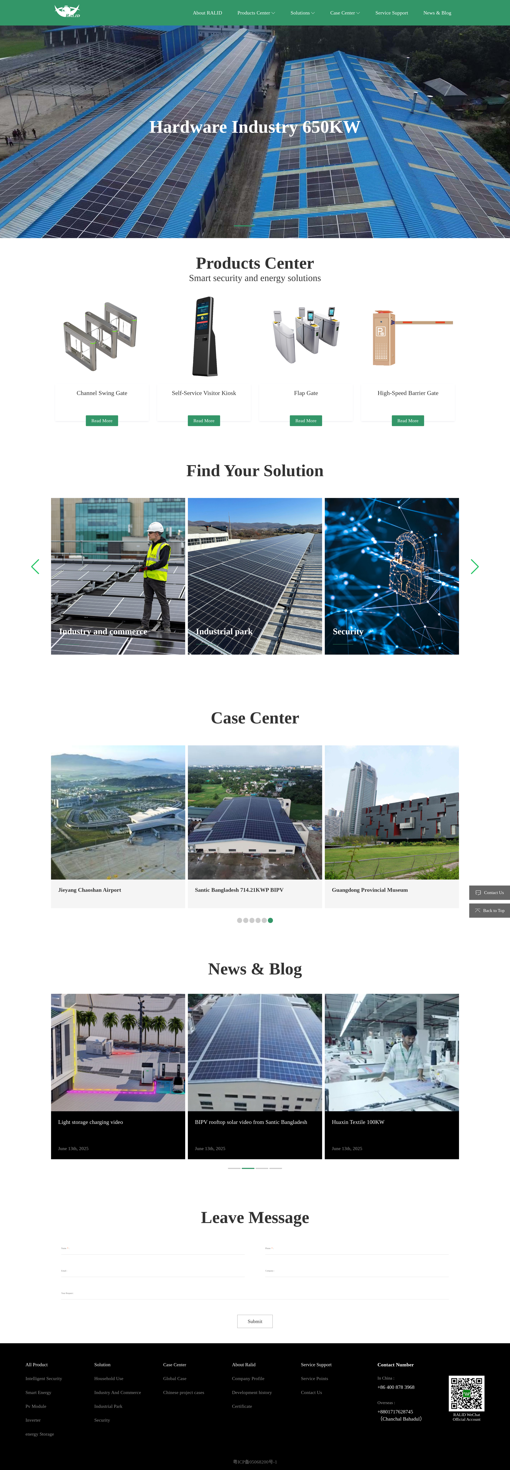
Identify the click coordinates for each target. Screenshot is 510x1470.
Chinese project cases (183, 1392)
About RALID (207, 13)
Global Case (174, 1378)
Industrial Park (108, 1406)
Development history (252, 1392)
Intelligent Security (44, 1378)
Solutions (300, 13)
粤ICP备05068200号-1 (255, 1461)
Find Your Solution (255, 470)
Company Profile (248, 1378)
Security (102, 1420)
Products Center (253, 13)
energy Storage (40, 1434)
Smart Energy (38, 1392)
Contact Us (311, 1392)
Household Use (108, 1378)
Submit (255, 1321)
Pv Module (36, 1406)
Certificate (242, 1406)
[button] (223, 225)
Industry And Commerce (117, 1392)
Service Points (314, 1378)
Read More (101, 420)
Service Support (391, 13)
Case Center (342, 13)
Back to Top (494, 910)
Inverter (33, 1420)
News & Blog (437, 13)
